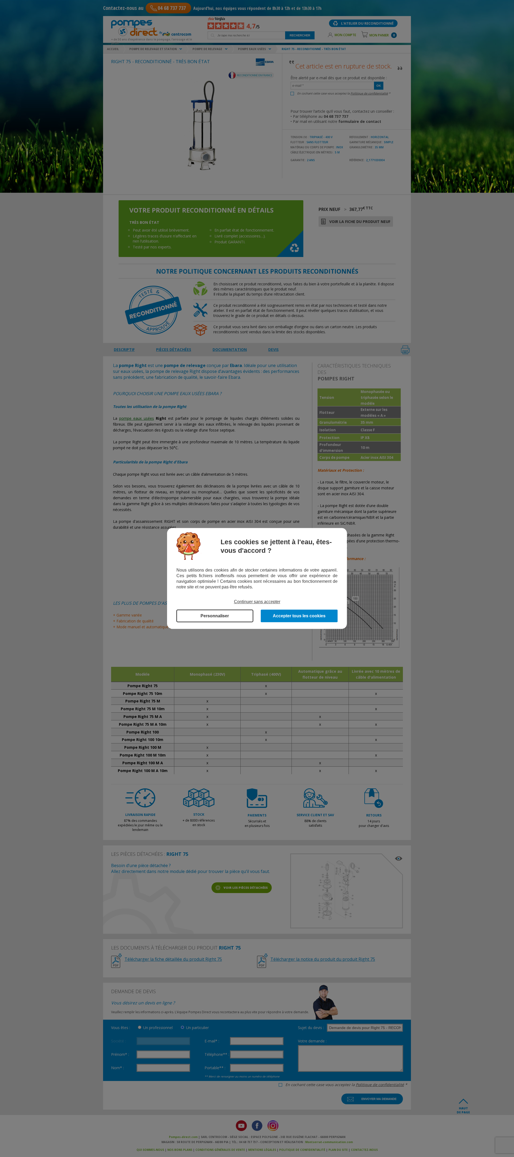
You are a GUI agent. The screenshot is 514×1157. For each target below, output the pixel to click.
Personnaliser (215, 616)
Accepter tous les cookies (299, 616)
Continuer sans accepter (257, 601)
